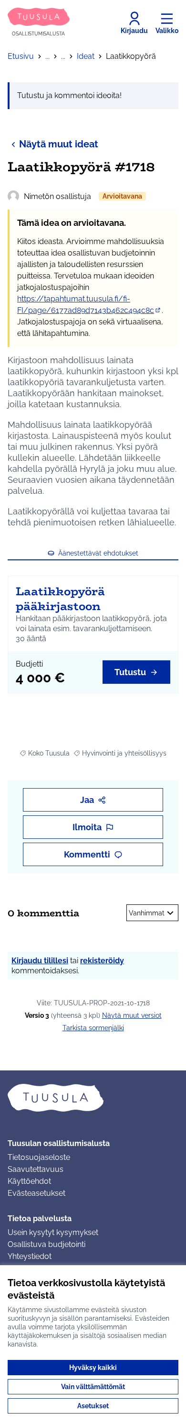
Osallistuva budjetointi (46, 1244)
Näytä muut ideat (58, 144)
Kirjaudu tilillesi (39, 960)
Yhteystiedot (30, 1256)
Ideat (85, 56)
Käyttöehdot (29, 1181)
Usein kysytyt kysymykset (53, 1232)
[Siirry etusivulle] (93, 1098)
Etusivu (21, 56)
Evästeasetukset (36, 1193)
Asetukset (93, 1406)
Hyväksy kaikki (93, 1367)
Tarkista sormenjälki (93, 1028)
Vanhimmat (147, 913)
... (47, 56)
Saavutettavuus (35, 1169)
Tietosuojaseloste (39, 1157)
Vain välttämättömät (93, 1387)
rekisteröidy (102, 960)
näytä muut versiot (132, 1015)
